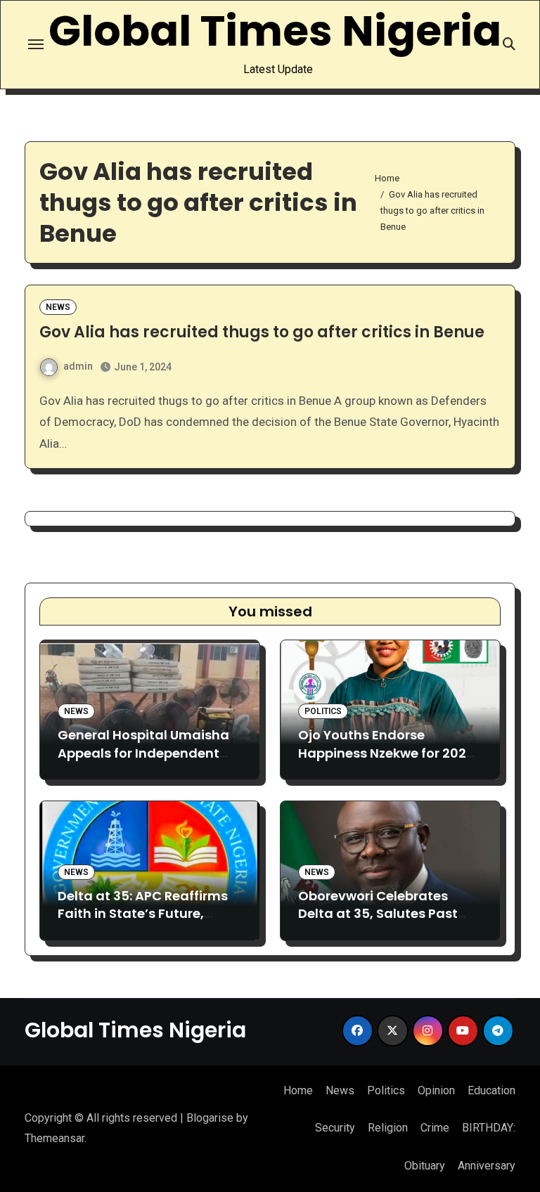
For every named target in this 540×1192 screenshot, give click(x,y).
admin (78, 366)
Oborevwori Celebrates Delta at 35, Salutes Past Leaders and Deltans (378, 913)
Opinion (436, 1090)
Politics (323, 711)
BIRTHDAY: (488, 1127)
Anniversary (486, 1165)
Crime (434, 1127)
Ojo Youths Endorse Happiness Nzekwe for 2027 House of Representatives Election (386, 761)
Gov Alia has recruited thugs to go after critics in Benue (261, 332)
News (58, 307)
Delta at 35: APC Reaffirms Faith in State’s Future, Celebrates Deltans (143, 913)
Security (335, 1127)
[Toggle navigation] (36, 44)
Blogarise (209, 1118)
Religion (388, 1127)
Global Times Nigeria (275, 30)
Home (298, 1090)
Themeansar (54, 1138)
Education (491, 1090)
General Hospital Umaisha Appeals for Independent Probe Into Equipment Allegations (143, 761)
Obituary (424, 1165)
